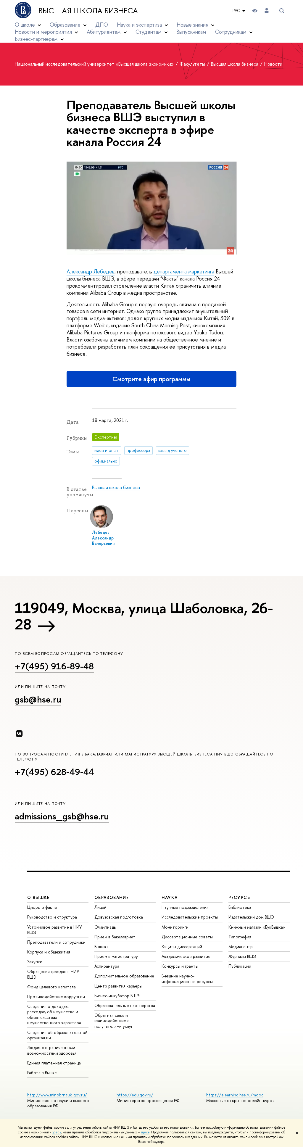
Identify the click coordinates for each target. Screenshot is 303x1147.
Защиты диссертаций (182, 946)
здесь (56, 1132)
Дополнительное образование (124, 976)
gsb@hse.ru (38, 699)
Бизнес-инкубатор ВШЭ (117, 995)
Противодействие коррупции (56, 996)
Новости (273, 64)
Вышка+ (101, 946)
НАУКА (170, 897)
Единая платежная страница (54, 1063)
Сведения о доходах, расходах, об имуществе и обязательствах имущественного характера (54, 1014)
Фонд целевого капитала (51, 987)
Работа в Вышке (42, 1072)
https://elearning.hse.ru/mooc (234, 1095)
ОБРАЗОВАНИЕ (111, 897)
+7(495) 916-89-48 (54, 666)
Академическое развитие (186, 956)
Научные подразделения (185, 907)
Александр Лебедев (91, 271)
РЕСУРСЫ (239, 897)
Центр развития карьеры (118, 986)
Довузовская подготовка (118, 917)
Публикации (239, 966)
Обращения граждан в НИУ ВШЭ (53, 974)
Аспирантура (106, 966)
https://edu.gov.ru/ (135, 1095)
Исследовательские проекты (190, 917)
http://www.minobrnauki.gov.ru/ (57, 1095)
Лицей (100, 907)
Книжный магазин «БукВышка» (256, 927)
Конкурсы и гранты (180, 966)
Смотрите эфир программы (151, 379)
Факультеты (193, 64)
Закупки (34, 961)
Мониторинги (175, 927)
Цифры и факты (42, 907)
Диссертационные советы (187, 937)
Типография (239, 937)
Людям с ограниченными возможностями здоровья (52, 1050)
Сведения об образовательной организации (57, 1035)
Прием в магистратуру (116, 956)
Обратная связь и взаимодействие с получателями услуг (113, 1020)
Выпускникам (191, 32)
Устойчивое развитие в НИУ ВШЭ (54, 929)
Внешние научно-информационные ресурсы (187, 978)
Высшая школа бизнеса (88, 11)
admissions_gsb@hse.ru (62, 816)
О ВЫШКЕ (38, 897)
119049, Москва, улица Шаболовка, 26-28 (144, 616)
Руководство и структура (52, 917)
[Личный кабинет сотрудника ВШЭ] (266, 10)
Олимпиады (105, 927)
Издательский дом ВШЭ (251, 917)
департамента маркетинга (184, 271)
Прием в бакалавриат (115, 937)
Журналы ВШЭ (242, 956)
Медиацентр (240, 946)
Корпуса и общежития (48, 952)
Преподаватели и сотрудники (56, 942)
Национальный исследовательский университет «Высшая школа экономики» (95, 64)
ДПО (101, 24)
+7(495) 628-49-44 (54, 772)
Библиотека (239, 907)
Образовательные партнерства (124, 1005)
